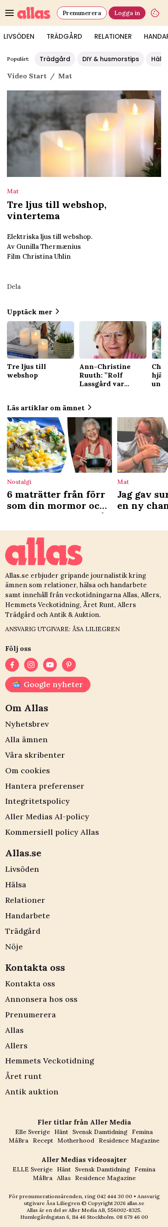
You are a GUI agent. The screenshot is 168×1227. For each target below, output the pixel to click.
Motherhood (75, 1140)
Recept (43, 1140)
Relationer (113, 36)
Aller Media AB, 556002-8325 (104, 1210)
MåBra (18, 1140)
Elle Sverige (32, 1132)
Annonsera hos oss (41, 999)
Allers (16, 1045)
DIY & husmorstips (110, 59)
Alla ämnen (26, 739)
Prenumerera (81, 13)
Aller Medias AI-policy (47, 816)
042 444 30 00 (114, 1196)
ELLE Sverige (32, 1169)
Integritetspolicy (37, 801)
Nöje (14, 946)
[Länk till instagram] (31, 665)
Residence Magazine (129, 1140)
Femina (142, 1132)
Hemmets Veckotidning (49, 1061)
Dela (14, 286)
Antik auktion (32, 1092)
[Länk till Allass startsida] (35, 13)
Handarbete (27, 915)
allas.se (135, 1203)
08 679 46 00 (132, 1217)
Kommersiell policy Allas (52, 832)
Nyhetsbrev (27, 724)
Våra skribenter (35, 755)
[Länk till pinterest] (69, 665)
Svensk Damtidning (100, 1132)
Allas (14, 1030)
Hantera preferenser (44, 786)
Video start (27, 75)
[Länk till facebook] (12, 665)
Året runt (23, 1076)
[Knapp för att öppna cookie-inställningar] (155, 13)
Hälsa (15, 884)
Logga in (127, 13)
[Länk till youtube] (50, 665)
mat (65, 75)
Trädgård (64, 36)
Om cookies (27, 770)
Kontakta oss (30, 983)
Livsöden (22, 869)
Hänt (61, 1132)
